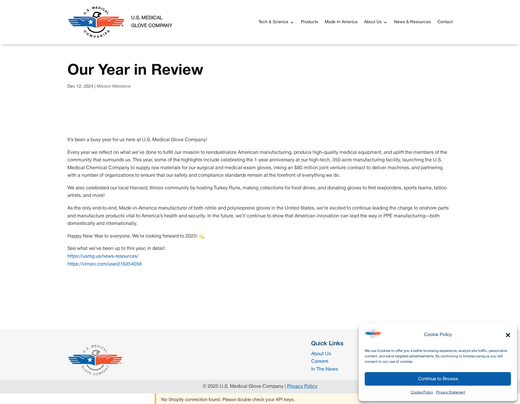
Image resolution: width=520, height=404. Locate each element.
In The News (324, 369)
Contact (445, 22)
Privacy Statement (450, 392)
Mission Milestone (114, 87)
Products (309, 22)
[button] (508, 335)
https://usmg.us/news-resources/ (102, 256)
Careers (319, 361)
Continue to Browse (438, 379)
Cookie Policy (422, 392)
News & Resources (412, 22)
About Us (373, 22)
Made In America (341, 22)
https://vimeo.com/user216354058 (104, 264)
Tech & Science (273, 22)
